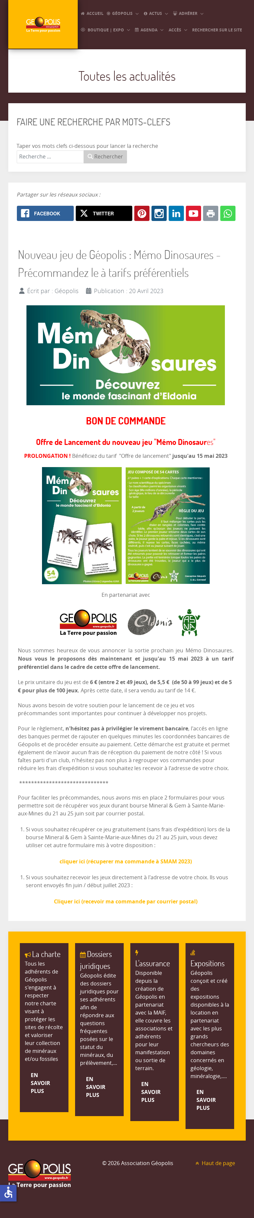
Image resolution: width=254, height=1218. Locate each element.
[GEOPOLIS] (43, 24)
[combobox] (50, 156)
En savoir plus (40, 1083)
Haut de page (217, 1163)
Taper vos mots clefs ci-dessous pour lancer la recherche (87, 146)
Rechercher (108, 156)
